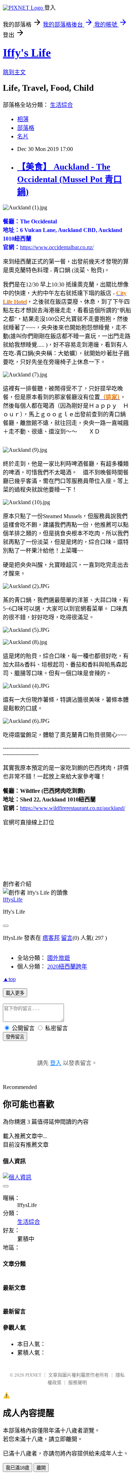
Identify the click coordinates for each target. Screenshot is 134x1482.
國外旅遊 (58, 958)
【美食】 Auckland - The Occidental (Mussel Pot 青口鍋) (69, 179)
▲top (9, 979)
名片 (23, 136)
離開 (41, 1468)
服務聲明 (77, 1382)
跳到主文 (14, 72)
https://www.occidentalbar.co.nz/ (57, 247)
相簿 (23, 119)
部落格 (25, 128)
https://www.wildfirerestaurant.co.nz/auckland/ (72, 808)
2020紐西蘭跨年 (67, 966)
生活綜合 (61, 105)
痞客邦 (51, 938)
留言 (67, 938)
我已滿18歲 (17, 1468)
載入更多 (15, 993)
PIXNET (33, 1375)
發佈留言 (15, 1037)
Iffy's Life (27, 52)
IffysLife (13, 899)
